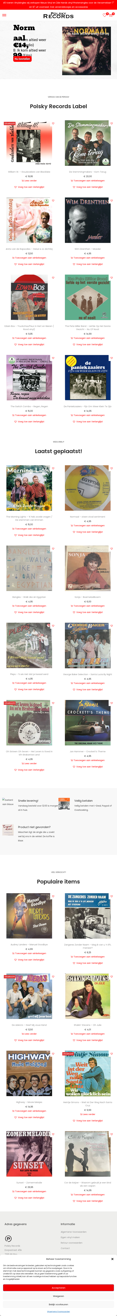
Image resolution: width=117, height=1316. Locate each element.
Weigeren (58, 1296)
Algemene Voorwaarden (58, 1311)
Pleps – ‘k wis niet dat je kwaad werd (29, 674)
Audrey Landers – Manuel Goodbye (29, 944)
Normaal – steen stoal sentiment (87, 516)
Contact (65, 1248)
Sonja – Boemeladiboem (88, 597)
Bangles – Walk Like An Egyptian (29, 597)
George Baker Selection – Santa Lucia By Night (87, 674)
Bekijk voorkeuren (58, 1304)
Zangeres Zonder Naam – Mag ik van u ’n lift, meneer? (87, 946)
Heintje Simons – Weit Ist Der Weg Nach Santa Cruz (87, 1104)
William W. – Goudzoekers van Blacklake (29, 171)
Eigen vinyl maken (70, 1237)
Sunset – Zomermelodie (29, 1182)
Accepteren (58, 1287)
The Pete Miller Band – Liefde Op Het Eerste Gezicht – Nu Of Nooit (88, 328)
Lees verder (31, 180)
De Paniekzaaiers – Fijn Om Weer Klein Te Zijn (88, 406)
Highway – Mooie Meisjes (29, 1102)
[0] (104, 15)
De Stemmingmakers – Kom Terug (87, 171)
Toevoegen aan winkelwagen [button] (89, 180)
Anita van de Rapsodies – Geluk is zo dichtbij (29, 249)
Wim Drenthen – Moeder (88, 249)
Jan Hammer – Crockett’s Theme (88, 751)
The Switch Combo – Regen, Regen (29, 406)
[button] (112, 1259)
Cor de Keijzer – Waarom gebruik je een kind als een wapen (87, 1184)
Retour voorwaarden (71, 1242)
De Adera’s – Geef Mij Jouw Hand (29, 1025)
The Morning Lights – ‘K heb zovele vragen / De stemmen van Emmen (29, 518)
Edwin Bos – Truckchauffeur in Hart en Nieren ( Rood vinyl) (29, 328)
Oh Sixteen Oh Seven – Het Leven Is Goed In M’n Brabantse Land (29, 753)
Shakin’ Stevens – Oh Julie (87, 1025)
